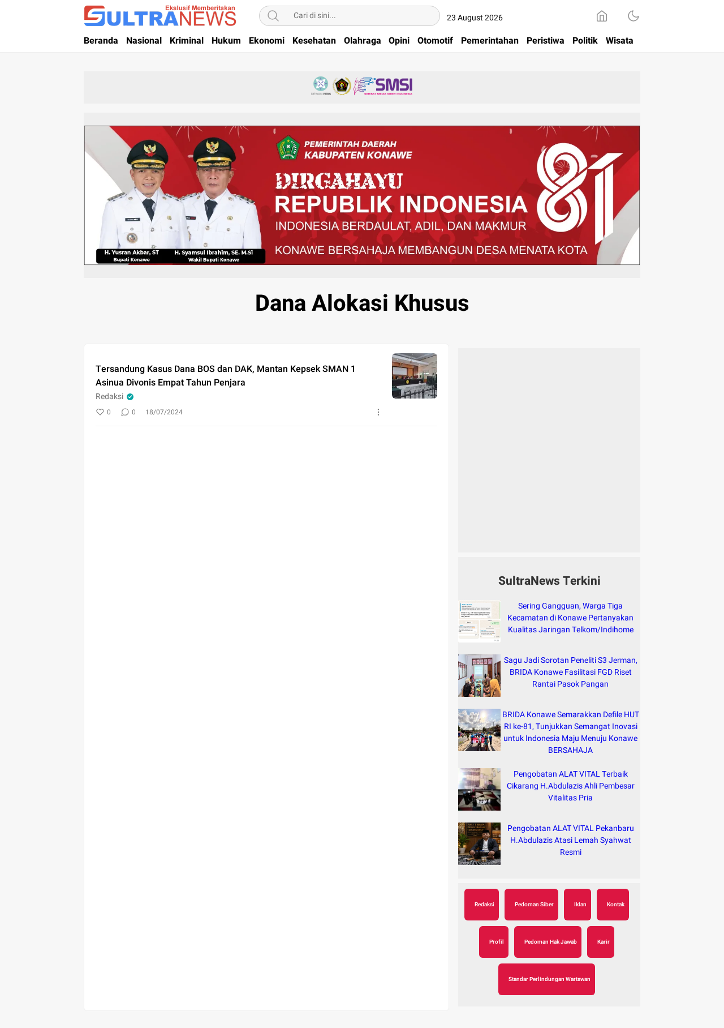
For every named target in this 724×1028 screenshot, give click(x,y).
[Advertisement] (549, 456)
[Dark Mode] (633, 16)
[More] (378, 412)
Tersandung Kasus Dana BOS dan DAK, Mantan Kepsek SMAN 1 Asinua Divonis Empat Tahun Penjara (226, 375)
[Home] (602, 16)
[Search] (273, 15)
